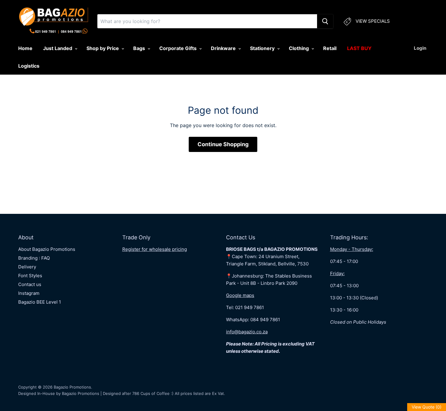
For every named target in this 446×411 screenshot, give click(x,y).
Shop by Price (103, 48)
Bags (139, 48)
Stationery (263, 48)
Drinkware (224, 48)
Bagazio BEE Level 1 (39, 302)
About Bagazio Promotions (46, 249)
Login (420, 48)
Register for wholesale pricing (154, 249)
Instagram (28, 293)
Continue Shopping (223, 144)
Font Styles (30, 275)
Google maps (240, 295)
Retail (329, 48)
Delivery (27, 267)
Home (25, 48)
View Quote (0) (426, 406)
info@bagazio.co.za (247, 332)
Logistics (28, 66)
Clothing (299, 48)
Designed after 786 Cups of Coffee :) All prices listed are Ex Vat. (164, 393)
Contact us (29, 284)
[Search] (325, 21)
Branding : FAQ (34, 258)
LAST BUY (359, 48)
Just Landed (58, 48)
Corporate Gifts (178, 48)
